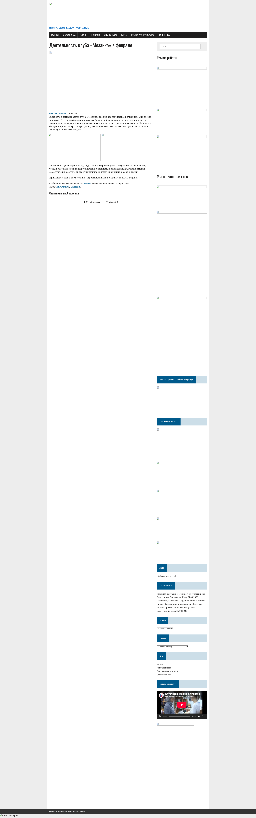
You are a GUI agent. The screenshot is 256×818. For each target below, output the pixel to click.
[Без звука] (199, 716)
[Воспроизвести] (160, 716)
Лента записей (164, 667)
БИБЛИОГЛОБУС (110, 34)
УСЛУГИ (83, 34)
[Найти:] (180, 46)
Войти (160, 664)
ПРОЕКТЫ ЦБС (164, 34)
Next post (111, 202)
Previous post (93, 202)
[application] (182, 705)
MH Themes (81, 811)
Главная (55, 34)
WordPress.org (164, 674)
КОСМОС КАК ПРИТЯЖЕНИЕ (142, 34)
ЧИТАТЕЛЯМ (95, 34)
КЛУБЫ (124, 34)
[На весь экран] (203, 716)
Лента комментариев (167, 671)
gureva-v (63, 113)
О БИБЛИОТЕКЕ (69, 34)
